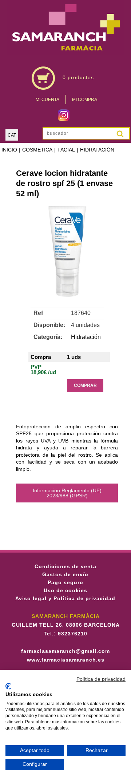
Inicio (9, 150)
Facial (66, 150)
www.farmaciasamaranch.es (65, 660)
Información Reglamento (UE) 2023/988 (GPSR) (67, 493)
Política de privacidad (101, 679)
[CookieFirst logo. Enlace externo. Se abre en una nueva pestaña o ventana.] (8, 686)
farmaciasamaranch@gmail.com (65, 651)
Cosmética (37, 150)
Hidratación (97, 150)
